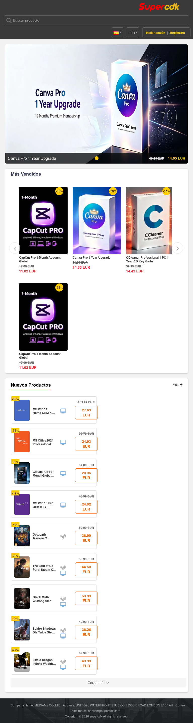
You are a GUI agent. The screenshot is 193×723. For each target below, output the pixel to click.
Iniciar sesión (155, 32)
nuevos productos (31, 385)
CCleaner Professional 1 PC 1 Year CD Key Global (94, 259)
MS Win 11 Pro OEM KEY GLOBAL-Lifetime (143, 259)
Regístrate (177, 32)
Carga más (97, 682)
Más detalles (44, 250)
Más (176, 384)
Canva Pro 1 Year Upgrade (38, 257)
